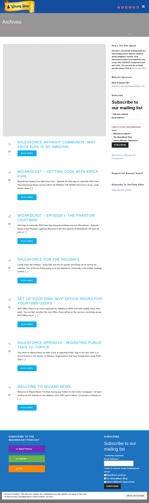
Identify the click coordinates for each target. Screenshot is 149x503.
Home (129, 34)
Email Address (118, 118)
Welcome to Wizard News (44, 386)
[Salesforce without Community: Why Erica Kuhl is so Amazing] (54, 90)
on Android (21, 459)
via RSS (19, 469)
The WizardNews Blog (123, 137)
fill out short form (139, 68)
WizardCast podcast (122, 134)
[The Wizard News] (18, 6)
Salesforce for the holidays (48, 259)
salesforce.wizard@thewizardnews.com (128, 86)
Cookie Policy (59, 497)
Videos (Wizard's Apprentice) (126, 141)
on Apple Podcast (24, 449)
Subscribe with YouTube (121, 190)
